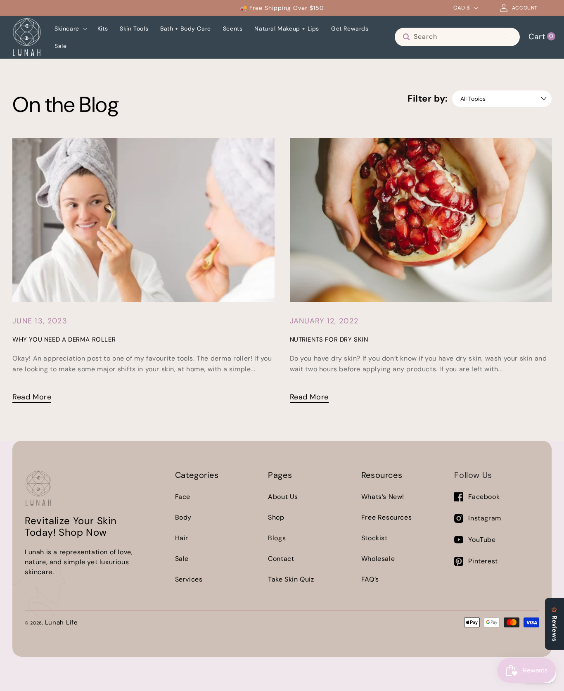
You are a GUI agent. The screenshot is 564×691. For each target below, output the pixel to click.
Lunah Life (61, 622)
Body (183, 517)
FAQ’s (370, 579)
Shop (276, 517)
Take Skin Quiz (291, 579)
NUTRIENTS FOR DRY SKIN (329, 339)
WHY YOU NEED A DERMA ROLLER (64, 339)
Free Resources (386, 517)
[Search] (511, 37)
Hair (181, 538)
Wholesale (378, 558)
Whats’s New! (382, 496)
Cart (540, 36)
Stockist (374, 538)
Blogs (277, 538)
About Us (283, 496)
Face (182, 496)
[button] (70, 28)
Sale (182, 558)
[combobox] (457, 37)
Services (189, 579)
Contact (281, 558)
